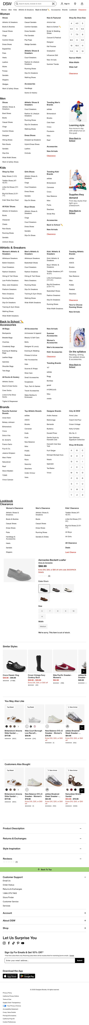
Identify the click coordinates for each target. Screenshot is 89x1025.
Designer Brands (54, 411)
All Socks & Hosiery (10, 377)
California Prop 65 (9, 1019)
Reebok (72, 289)
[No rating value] (43, 576)
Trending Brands (54, 363)
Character (6, 220)
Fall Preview (51, 46)
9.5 (82, 40)
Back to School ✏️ (42, 9)
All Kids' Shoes (8, 206)
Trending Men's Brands (53, 103)
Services (6, 905)
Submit (79, 960)
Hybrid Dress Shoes (32, 144)
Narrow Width (75, 57)
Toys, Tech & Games (32, 386)
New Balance (52, 196)
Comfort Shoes (8, 40)
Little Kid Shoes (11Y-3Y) (10, 188)
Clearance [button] (82, 9)
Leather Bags (7, 357)
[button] (21, 707)
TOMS (4, 475)
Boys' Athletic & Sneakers (53, 266)
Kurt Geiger (51, 450)
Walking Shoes (30, 77)
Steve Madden (7, 471)
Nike (48, 135)
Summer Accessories (52, 334)
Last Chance (70, 552)
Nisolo (49, 459)
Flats (4, 53)
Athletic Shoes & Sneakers (32, 51)
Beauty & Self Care (32, 337)
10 (71, 45)
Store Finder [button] (8, 897)
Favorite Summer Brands (9, 412)
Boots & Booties (8, 26)
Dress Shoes (7, 44)
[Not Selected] (6, 726)
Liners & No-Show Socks (9, 396)
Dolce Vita (6, 435)
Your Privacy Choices (14, 1006)
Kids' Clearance (72, 508)
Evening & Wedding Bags (9, 352)
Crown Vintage (74, 424)
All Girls (68, 536)
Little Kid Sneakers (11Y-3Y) (54, 279)
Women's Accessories (52, 341)
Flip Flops (28, 40)
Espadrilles (6, 48)
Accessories (52, 146)
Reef (48, 140)
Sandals (5, 75)
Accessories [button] (55, 9)
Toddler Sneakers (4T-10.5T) (55, 272)
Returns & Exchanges (12, 889)
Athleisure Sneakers (9, 258)
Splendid (50, 464)
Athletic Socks (7, 381)
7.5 (77, 34)
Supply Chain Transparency (12, 1003)
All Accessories (31, 328)
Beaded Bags (7, 337)
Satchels (5, 362)
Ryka (27, 459)
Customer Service (10, 901)
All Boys (68, 532)
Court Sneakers (30, 57)
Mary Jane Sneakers (10, 285)
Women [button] (4, 9)
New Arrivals (51, 59)
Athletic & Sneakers (9, 22)
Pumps (4, 71)
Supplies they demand (76, 196)
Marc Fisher (6, 457)
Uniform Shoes (7, 242)
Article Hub (51, 22)
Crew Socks (6, 390)
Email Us (6, 880)
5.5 (71, 29)
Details (41, 572)
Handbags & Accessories (10, 537)
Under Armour (30, 473)
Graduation (51, 51)
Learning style (76, 125)
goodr (49, 385)
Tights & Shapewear (10, 401)
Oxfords (28, 153)
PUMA (71, 285)
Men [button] (10, 9)
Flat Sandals (29, 35)
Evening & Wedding (32, 351)
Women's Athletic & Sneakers (10, 252)
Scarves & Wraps (31, 368)
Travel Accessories (32, 390)
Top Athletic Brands (33, 411)
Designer (50, 42)
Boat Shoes (6, 113)
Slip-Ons (5, 153)
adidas (49, 109)
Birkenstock (51, 113)
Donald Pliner (52, 433)
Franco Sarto (7, 444)
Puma (49, 205)
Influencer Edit (52, 55)
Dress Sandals (30, 31)
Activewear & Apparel (33, 333)
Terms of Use (7, 999)
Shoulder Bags (7, 366)
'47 (48, 367)
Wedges (5, 84)
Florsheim (50, 131)
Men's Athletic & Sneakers (32, 252)
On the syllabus (77, 351)
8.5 (71, 40)
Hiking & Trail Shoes (10, 276)
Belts (27, 342)
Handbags (28, 88)
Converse (50, 187)
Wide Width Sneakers (10, 316)
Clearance (73, 73)
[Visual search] (53, 3)
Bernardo (50, 424)
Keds (26, 433)
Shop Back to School (75, 139)
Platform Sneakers (9, 289)
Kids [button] (15, 9)
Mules (4, 66)
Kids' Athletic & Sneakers (53, 252)
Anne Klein (6, 418)
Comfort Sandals (31, 26)
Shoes (5, 17)
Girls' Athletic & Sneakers (53, 259)
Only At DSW (74, 411)
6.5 (82, 29)
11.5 (71, 51)
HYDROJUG (51, 389)
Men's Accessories (55, 347)
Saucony (28, 464)
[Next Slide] (83, 671)
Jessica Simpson (8, 453)
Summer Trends (53, 64)
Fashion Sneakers (9, 271)
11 (82, 45)
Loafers (5, 62)
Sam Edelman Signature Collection (77, 438)
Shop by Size (8, 171)
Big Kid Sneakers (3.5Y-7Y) (53, 285)
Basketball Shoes (31, 262)
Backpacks (6, 333)
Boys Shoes (30, 206)
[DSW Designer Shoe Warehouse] (7, 3)
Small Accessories (32, 377)
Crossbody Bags (8, 346)
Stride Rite (51, 213)
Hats (26, 364)
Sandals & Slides (42, 536)
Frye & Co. (6, 448)
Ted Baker (50, 468)
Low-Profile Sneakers (10, 280)
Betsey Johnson (8, 422)
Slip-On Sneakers (31, 73)
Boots (4, 118)
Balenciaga (51, 420)
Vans (26, 477)
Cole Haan (51, 122)
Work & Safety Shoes (10, 88)
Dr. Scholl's (6, 440)
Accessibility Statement (10, 1009)
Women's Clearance (14, 508)
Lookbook (73, 9)
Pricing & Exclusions (9, 1016)
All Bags (5, 328)
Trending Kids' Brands (53, 172)
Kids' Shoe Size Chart (10, 200)
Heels (4, 57)
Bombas (50, 381)
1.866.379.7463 (10, 893)
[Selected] (27, 726)
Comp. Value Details (9, 1012)
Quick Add (14, 746)
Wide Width (74, 62)
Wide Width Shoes (9, 157)
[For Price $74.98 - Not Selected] (56, 588)
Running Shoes (30, 68)
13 (82, 51)
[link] (14, 676)
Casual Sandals (30, 22)
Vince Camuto (7, 479)
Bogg (49, 376)
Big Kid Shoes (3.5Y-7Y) (10, 194)
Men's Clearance (43, 508)
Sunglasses (29, 382)
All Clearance (71, 543)
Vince (49, 472)
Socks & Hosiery (31, 92)
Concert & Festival (54, 37)
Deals (67, 547)
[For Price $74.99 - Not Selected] (68, 588)
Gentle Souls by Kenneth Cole (53, 438)
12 (77, 51)
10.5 (77, 45)
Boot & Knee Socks (9, 386)
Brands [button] (65, 9)
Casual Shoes (7, 31)
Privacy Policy (7, 993)
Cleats (4, 224)
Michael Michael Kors (55, 455)
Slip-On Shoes (30, 200)
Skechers (50, 209)
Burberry (50, 428)
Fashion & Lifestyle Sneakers (32, 63)
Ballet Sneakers (8, 262)
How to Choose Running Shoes (75, 305)
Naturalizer (6, 462)
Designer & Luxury (32, 346)
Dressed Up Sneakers (33, 140)
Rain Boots (6, 144)
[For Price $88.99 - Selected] (44, 588)
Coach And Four (75, 420)
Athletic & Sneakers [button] (26, 9)
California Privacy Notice (11, 996)
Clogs (4, 35)
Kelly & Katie (74, 428)
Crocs (49, 127)
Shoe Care (28, 373)
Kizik (26, 437)
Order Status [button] (8, 884)
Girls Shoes (29, 171)
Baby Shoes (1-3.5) (9, 176)
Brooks (49, 118)
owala (49, 398)
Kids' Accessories (54, 351)
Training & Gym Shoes (10, 307)
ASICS (71, 262)
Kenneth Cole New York (54, 445)
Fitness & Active (31, 355)
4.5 (77, 23)
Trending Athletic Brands (76, 252)
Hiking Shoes (7, 140)
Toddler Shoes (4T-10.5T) (9, 181)
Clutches (5, 342)
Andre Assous (52, 415)
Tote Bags (6, 370)
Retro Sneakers (8, 293)
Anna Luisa (73, 415)
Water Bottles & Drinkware (31, 396)
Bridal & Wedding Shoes (53, 32)
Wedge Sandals (30, 44)
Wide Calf (73, 67)
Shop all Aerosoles (45, 562)
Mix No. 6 (72, 433)
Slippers (5, 79)
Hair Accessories (31, 359)
